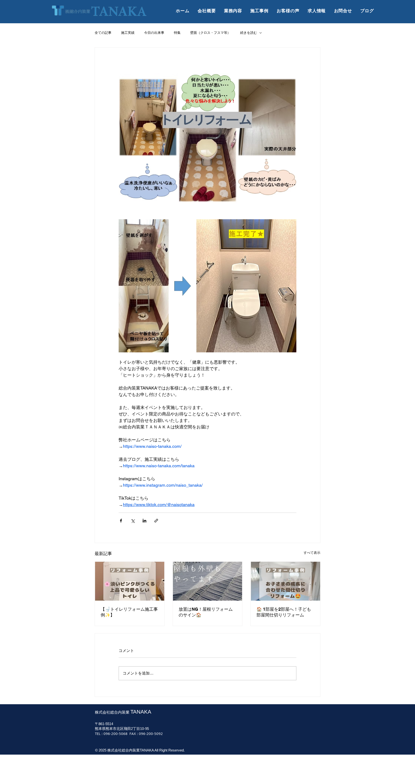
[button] (259, 11)
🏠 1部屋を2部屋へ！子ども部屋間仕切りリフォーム (283, 612)
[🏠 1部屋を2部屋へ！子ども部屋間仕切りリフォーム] (285, 581)
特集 (177, 33)
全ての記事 (103, 33)
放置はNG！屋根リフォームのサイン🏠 (206, 612)
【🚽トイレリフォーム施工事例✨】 (129, 612)
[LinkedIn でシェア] (144, 520)
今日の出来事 (154, 33)
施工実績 (127, 33)
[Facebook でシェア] (121, 520)
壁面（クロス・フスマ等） (210, 33)
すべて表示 (312, 553)
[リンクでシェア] (156, 520)
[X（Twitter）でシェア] (132, 520)
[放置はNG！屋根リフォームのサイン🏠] (207, 581)
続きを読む (248, 33)
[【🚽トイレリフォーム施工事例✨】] (129, 581)
